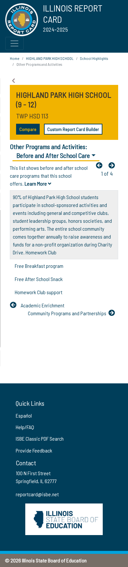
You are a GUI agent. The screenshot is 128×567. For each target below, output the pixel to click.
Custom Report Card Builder (73, 129)
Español (24, 415)
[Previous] (101, 165)
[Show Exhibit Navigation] (13, 80)
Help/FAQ (25, 427)
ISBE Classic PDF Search (40, 438)
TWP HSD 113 (32, 116)
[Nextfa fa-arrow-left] (113, 165)
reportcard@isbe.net (37, 494)
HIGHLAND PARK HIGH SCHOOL (50, 58)
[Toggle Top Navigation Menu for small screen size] (14, 43)
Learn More (36, 183)
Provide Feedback (34, 450)
